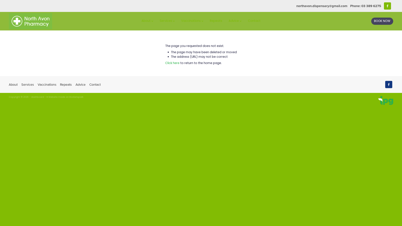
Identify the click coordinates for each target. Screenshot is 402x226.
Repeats (216, 21)
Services (166, 21)
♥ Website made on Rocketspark (64, 97)
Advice (234, 21)
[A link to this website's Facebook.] (387, 5)
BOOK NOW (382, 21)
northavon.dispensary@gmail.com (321, 5)
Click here (172, 63)
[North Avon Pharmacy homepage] (47, 21)
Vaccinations (191, 21)
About (146, 21)
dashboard (37, 97)
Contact (254, 21)
